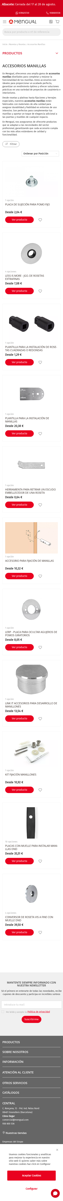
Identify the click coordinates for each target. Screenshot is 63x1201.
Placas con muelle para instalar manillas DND (31, 847)
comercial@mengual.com (15, 1119)
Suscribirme (31, 1019)
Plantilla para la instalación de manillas (27, 419)
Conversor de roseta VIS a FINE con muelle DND (29, 918)
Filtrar (13, 144)
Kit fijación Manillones (20, 774)
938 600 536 (8, 1123)
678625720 (24, 13)
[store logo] (22, 22)
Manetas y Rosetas (17, 44)
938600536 (55, 13)
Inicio (4, 44)
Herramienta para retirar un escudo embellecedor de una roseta (30, 491)
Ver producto (19, 219)
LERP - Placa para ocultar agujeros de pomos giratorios (31, 633)
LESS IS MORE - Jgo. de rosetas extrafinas (24, 277)
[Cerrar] (57, 1150)
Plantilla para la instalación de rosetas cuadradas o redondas (31, 348)
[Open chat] (55, 1193)
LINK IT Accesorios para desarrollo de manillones (31, 705)
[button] (40, 219)
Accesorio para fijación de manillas (29, 561)
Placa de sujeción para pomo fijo (27, 204)
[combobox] (31, 32)
